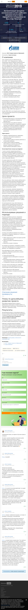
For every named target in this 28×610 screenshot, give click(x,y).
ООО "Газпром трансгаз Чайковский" (13, 343)
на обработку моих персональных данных (13, 409)
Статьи (2, 587)
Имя (2, 377)
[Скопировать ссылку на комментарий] (25, 429)
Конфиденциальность (5, 596)
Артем (3, 514)
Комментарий (4, 402)
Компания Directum (6, 585)
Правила (2, 595)
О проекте (3, 594)
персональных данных (5, 605)
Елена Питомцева (9, 430)
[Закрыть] (26, 600)
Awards (2, 592)
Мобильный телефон (6, 382)
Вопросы (3, 589)
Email (3, 387)
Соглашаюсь (5, 409)
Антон (3, 488)
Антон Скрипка (8, 464)
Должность (4, 397)
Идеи (2, 590)
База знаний (3, 591)
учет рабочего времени (14, 40)
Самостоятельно (8, 344)
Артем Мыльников (9, 359)
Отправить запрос (14, 413)
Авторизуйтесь (6, 571)
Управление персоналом (20, 37)
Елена (3, 457)
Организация (4, 392)
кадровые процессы (7, 37)
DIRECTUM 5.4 (16, 348)
